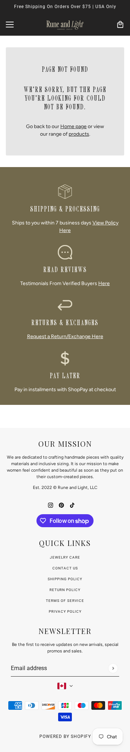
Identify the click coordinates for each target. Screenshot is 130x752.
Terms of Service (65, 601)
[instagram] (50, 504)
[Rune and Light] (65, 24)
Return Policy (65, 590)
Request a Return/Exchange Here (65, 336)
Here (104, 283)
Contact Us (65, 568)
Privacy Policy (65, 611)
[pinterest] (61, 504)
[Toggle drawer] (10, 24)
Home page (73, 126)
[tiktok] (72, 504)
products (79, 134)
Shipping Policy (65, 579)
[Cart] (120, 25)
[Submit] (113, 668)
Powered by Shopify (65, 736)
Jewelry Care (65, 557)
